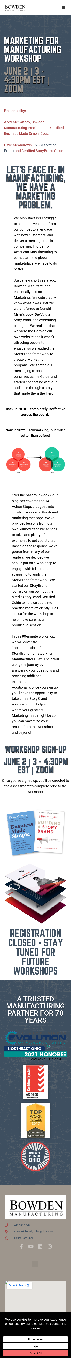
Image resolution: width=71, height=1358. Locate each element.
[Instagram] (49, 1246)
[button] (35, 1264)
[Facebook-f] (21, 1246)
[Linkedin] (40, 1246)
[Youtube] (30, 1246)
